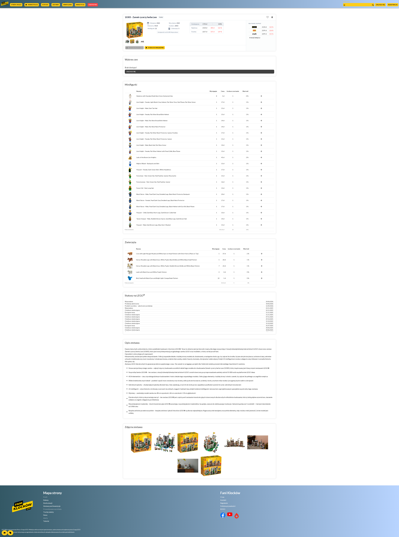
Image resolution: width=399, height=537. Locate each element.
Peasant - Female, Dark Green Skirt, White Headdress (153, 170)
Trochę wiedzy (48, 512)
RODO (222, 509)
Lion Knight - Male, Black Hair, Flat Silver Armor (151, 145)
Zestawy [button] (55, 5)
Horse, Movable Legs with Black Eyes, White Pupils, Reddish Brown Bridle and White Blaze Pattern (168, 266)
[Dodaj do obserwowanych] (267, 17)
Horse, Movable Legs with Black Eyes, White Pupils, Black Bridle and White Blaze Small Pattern (166, 260)
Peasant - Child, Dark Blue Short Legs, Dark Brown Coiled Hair (156, 213)
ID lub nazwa (346, 1)
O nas (222, 497)
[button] (4, 532)
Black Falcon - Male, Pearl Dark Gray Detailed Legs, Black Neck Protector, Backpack (163, 194)
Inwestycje (80, 5)
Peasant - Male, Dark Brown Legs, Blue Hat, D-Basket (153, 225)
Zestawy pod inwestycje (51, 506)
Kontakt (223, 500)
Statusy (46, 500)
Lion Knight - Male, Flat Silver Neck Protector (150, 127)
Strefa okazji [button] (16, 5)
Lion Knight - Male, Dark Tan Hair (146, 108)
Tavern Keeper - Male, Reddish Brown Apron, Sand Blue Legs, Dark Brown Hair (161, 219)
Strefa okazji (47, 503)
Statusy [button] (45, 5)
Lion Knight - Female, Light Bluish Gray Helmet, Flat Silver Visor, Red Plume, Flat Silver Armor (166, 102)
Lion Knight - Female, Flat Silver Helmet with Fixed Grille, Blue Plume (158, 151)
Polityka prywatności (227, 506)
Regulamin (224, 503)
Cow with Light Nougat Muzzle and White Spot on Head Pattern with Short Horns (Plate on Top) (167, 254)
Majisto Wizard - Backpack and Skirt (147, 163)
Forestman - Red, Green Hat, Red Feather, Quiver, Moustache (156, 176)
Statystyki (93, 5)
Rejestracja (392, 5)
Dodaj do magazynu (156, 47)
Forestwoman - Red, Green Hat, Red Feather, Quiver (153, 182)
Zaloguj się (380, 5)
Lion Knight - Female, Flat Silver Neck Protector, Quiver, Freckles (157, 133)
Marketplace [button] (33, 5)
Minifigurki (67, 5)
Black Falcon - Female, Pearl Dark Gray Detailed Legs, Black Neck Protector (160, 200)
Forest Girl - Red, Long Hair (145, 188)
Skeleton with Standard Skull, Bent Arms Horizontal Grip (154, 96)
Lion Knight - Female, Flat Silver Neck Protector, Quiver (154, 139)
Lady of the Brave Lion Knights (146, 157)
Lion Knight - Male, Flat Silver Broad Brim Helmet (151, 120)
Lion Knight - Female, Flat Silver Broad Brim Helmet (152, 114)
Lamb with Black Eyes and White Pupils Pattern (151, 272)
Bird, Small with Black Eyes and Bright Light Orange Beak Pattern (157, 278)
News (45, 515)
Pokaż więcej (254, 38)
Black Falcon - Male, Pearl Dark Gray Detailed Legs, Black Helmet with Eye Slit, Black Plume (165, 206)
